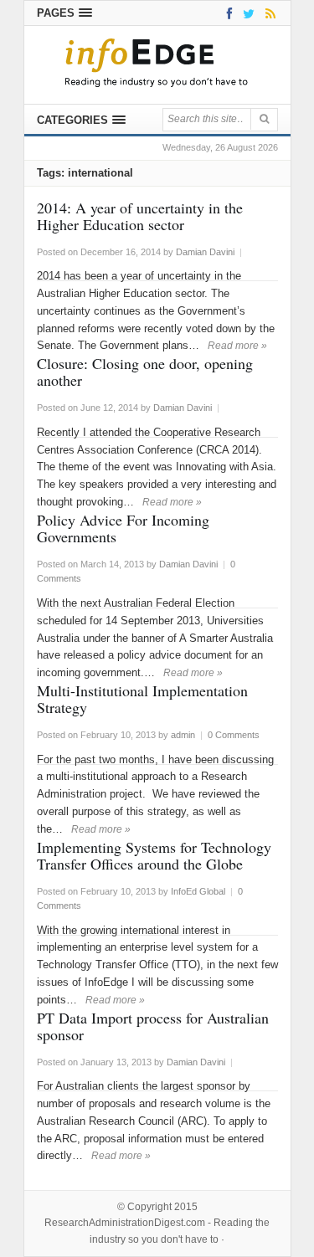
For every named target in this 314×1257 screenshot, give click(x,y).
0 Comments (234, 735)
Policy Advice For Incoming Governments (123, 528)
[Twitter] (245, 13)
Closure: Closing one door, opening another (145, 371)
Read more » (237, 345)
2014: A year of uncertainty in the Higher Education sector (140, 216)
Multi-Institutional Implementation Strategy (142, 698)
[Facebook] (226, 13)
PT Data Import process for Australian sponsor (153, 1026)
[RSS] (267, 13)
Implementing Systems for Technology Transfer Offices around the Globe (154, 855)
